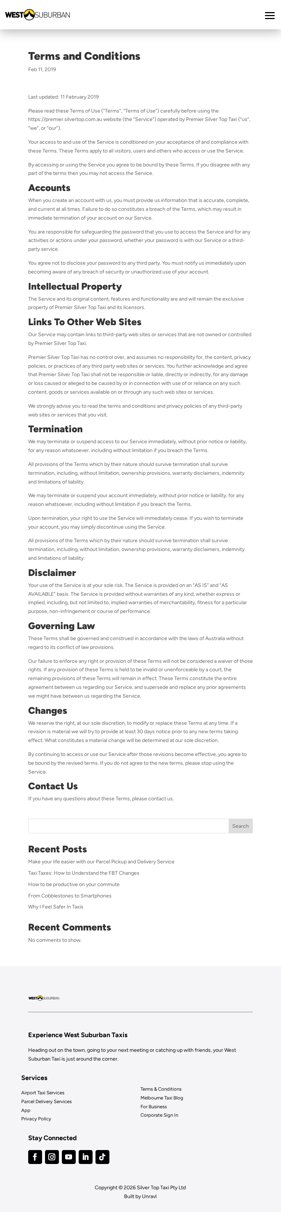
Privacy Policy (36, 1118)
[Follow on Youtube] (69, 1157)
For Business (153, 1106)
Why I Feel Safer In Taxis (55, 907)
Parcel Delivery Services (46, 1101)
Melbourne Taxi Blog (161, 1098)
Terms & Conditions (160, 1089)
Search (240, 826)
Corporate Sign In (159, 1115)
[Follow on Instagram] (52, 1157)
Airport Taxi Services (42, 1092)
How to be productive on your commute (74, 884)
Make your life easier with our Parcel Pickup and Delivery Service (101, 862)
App (25, 1110)
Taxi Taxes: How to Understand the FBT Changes (83, 873)
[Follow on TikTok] (102, 1157)
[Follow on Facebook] (35, 1157)
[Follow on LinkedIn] (86, 1157)
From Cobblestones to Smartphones (70, 896)
